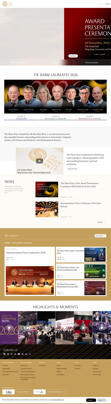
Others (95, 362)
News (58, 365)
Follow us (10, 350)
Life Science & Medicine (28, 371)
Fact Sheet (5, 374)
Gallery (59, 371)
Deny (100, 400)
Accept (90, 400)
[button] (39, 161)
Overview (5, 365)
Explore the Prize (72, 169)
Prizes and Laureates (26, 362)
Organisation (6, 368)
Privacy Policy (97, 371)
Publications (60, 374)
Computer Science (26, 368)
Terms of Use (97, 374)
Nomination (55, 62)
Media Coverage (62, 368)
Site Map (95, 368)
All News (100, 222)
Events (77, 362)
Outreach (77, 368)
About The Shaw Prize (8, 362)
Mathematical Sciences (27, 374)
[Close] (108, 400)
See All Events (99, 236)
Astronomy (24, 365)
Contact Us (96, 365)
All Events (78, 365)
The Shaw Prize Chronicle (10, 371)
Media (58, 362)
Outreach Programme (7, 387)
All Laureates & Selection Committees (28, 378)
